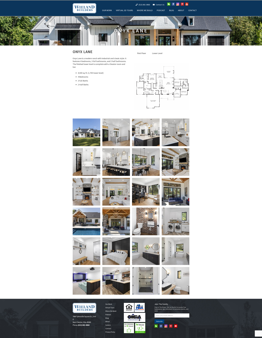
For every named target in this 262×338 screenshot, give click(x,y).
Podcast (108, 315)
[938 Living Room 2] (86, 192)
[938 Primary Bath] (146, 251)
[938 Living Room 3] (116, 192)
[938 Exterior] (86, 132)
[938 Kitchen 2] (146, 132)
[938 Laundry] (175, 221)
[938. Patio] (116, 221)
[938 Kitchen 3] (175, 132)
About (107, 321)
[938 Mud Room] (86, 251)
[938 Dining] (146, 162)
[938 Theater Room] (86, 281)
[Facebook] (173, 4)
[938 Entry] (116, 132)
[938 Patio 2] (175, 192)
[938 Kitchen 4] (86, 162)
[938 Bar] (116, 281)
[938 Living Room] (175, 162)
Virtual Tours (109, 308)
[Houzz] (168, 4)
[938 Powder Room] (146, 221)
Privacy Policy (110, 332)
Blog (107, 318)
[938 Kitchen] (116, 162)
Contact (108, 328)
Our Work (108, 304)
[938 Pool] (86, 221)
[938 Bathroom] (175, 281)
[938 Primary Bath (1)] (175, 251)
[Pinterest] (182, 4)
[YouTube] (186, 4)
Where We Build (110, 311)
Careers (108, 325)
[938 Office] (146, 192)
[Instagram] (177, 4)
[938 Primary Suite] (116, 251)
